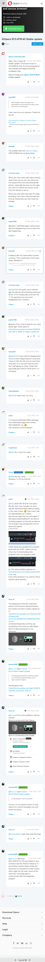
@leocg (12, 504)
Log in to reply (37, 44)
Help (4, 923)
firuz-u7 (11, 599)
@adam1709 (13, 290)
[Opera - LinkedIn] (26, 943)
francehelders (14, 391)
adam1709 (12, 221)
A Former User (14, 173)
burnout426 (13, 664)
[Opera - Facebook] (13, 943)
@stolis (11, 452)
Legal (5, 929)
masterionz (13, 448)
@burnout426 (14, 715)
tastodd (12, 146)
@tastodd (12, 395)
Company (7, 935)
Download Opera (15, 29)
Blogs (7, 44)
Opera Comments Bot (17, 57)
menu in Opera (31, 151)
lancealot (12, 352)
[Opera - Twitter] (17, 943)
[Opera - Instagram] (31, 943)
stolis (11, 415)
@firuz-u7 (12, 669)
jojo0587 (12, 97)
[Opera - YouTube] (22, 943)
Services (6, 918)
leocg (11, 472)
